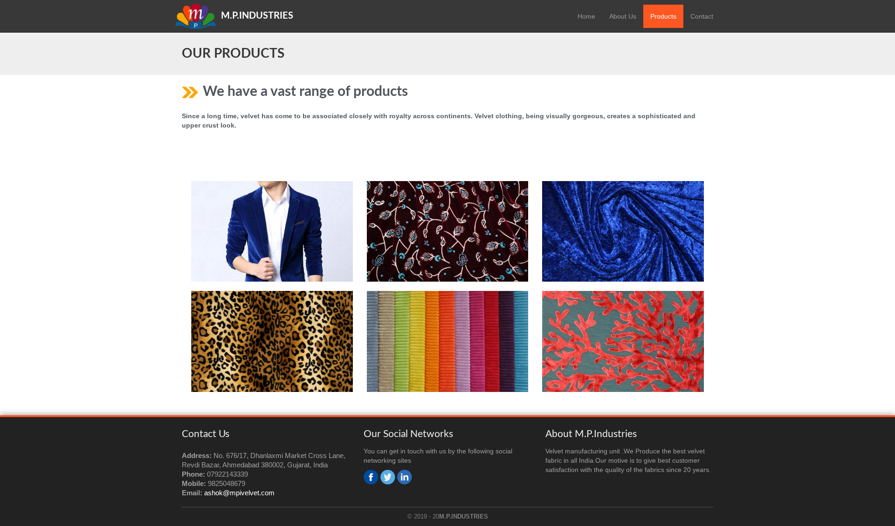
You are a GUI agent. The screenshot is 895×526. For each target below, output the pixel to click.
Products (663, 16)
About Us (622, 16)
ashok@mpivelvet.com (239, 493)
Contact (701, 16)
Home (586, 16)
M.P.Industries (257, 15)
